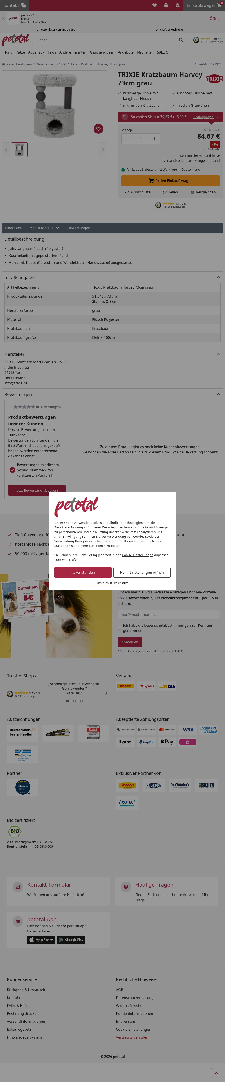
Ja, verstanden (83, 572)
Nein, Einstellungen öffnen (142, 572)
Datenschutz (104, 583)
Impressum (121, 583)
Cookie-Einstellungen (137, 555)
